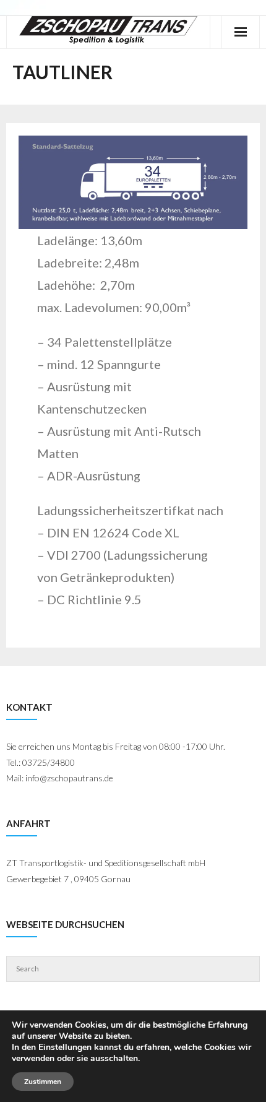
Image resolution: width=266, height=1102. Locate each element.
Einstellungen (65, 1047)
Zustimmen (42, 1082)
